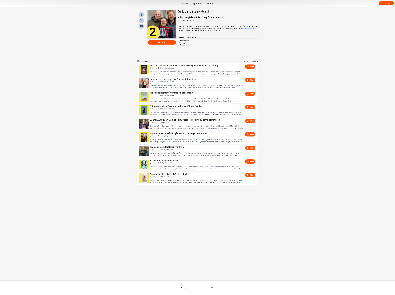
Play (163, 42)
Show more (185, 40)
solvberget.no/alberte (249, 28)
